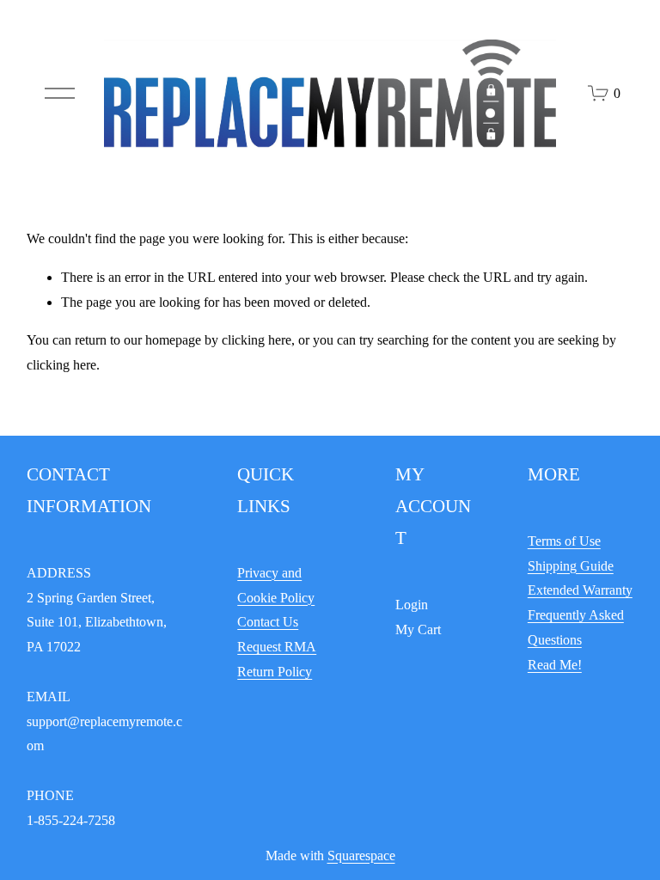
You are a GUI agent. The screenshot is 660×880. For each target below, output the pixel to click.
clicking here (256, 340)
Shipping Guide (571, 566)
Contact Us (267, 621)
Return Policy (274, 671)
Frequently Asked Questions (576, 627)
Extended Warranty (580, 590)
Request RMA (276, 646)
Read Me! (555, 664)
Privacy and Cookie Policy (276, 585)
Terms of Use (564, 541)
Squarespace (361, 855)
